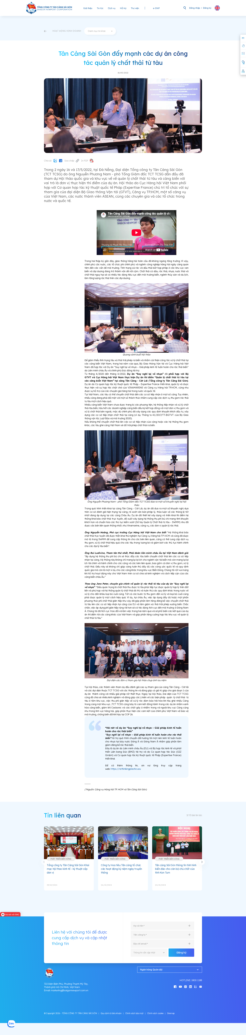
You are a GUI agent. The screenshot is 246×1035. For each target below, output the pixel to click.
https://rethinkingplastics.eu (126, 768)
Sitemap (171, 1013)
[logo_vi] (49, 8)
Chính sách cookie (155, 1013)
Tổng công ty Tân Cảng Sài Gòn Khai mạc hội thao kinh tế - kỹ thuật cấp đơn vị (68, 869)
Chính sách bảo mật (134, 1013)
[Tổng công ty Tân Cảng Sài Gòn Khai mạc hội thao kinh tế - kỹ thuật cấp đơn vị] (69, 842)
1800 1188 (196, 980)
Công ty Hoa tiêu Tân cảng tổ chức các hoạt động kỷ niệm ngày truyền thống (121, 869)
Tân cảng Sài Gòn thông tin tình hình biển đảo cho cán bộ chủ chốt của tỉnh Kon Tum (175, 869)
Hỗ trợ (123, 8)
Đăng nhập (194, 8)
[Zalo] (55, 160)
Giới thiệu (87, 8)
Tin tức (100, 8)
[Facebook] (60, 160)
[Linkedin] (190, 986)
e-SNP (156, 8)
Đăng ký (207, 8)
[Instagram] (185, 986)
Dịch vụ (111, 8)
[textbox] (100, 31)
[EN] (217, 8)
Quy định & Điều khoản (111, 1013)
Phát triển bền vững (61, 859)
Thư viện (135, 8)
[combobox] (100, 31)
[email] (200, 986)
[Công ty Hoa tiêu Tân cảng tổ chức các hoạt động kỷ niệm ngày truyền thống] (123, 842)
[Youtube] (180, 986)
